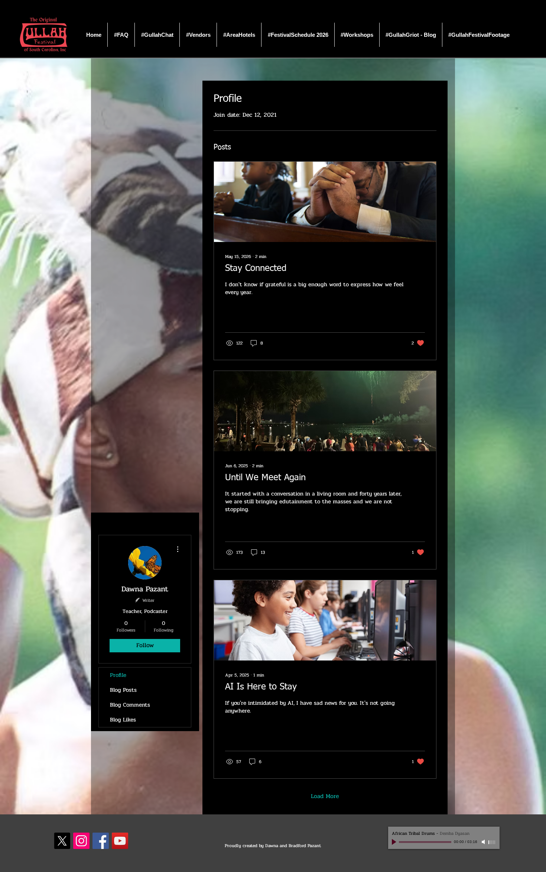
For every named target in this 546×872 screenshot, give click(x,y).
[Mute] (484, 842)
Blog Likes (123, 719)
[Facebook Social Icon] (100, 841)
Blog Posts (123, 689)
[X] (62, 841)
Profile (118, 675)
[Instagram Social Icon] (81, 841)
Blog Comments (130, 704)
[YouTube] (120, 841)
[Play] (395, 842)
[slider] (492, 842)
